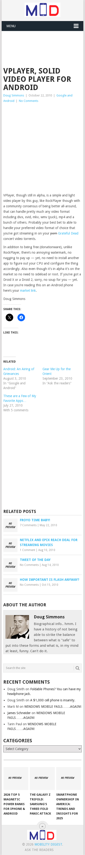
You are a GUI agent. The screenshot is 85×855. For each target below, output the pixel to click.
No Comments (28, 101)
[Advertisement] (44, 43)
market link (28, 290)
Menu (11, 26)
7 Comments (28, 525)
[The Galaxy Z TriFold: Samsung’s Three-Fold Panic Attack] (42, 778)
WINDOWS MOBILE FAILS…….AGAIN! (52, 706)
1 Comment (27, 550)
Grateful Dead (68, 233)
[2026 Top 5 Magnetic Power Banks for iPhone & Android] (16, 778)
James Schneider (19, 713)
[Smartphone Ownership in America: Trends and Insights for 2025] (68, 778)
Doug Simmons (13, 95)
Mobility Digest (48, 844)
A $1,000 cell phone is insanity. (52, 700)
